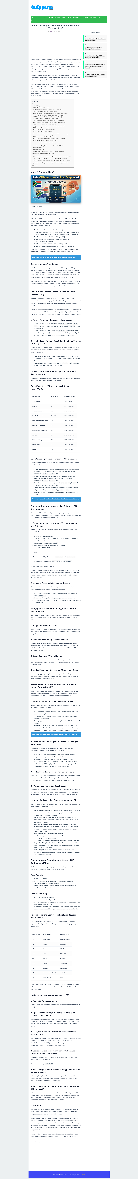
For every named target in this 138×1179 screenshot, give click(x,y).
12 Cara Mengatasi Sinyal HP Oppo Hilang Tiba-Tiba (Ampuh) (94, 56)
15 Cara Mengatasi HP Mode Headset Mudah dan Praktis (95, 39)
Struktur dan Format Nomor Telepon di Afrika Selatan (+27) (48, 109)
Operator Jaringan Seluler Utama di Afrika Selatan (46, 118)
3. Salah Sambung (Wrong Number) (43, 131)
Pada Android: (38, 147)
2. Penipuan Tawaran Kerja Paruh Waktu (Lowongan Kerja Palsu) (50, 138)
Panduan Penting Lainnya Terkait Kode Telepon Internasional (48, 151)
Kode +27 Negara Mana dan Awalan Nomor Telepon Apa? (95, 75)
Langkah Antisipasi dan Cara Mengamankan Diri (45, 144)
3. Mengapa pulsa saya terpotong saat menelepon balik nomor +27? (51, 158)
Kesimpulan (36, 165)
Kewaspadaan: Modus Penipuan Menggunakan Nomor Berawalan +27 (50, 135)
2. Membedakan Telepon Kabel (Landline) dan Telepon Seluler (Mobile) (51, 113)
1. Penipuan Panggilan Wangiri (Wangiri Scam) (46, 136)
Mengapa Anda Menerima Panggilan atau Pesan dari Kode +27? (49, 126)
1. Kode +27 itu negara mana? (43, 155)
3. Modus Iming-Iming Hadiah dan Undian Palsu (46, 140)
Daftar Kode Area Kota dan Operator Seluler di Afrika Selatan (48, 115)
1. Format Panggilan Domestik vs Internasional (46, 111)
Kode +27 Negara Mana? (39, 106)
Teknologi (37, 1142)
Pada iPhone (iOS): (39, 149)
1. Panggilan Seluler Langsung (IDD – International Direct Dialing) (50, 122)
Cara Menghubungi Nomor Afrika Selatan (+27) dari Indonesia (48, 120)
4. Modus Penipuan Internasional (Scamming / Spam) (47, 133)
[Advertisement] (56, 46)
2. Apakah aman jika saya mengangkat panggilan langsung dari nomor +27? (53, 156)
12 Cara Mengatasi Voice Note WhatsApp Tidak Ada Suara (93, 48)
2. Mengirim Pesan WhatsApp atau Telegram (45, 124)
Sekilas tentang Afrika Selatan (42, 107)
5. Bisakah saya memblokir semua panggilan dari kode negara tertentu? (52, 162)
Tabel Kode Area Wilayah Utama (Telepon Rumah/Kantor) (48, 117)
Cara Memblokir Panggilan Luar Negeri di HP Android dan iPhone (49, 145)
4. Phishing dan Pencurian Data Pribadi (44, 142)
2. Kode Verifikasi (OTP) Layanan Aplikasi (45, 129)
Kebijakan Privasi (58, 1174)
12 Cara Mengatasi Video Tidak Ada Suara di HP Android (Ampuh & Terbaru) (95, 66)
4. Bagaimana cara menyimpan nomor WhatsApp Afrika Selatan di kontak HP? (54, 160)
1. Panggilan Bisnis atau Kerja (42, 127)
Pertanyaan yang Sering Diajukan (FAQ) (43, 153)
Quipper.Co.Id (76, 1174)
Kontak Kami (67, 1174)
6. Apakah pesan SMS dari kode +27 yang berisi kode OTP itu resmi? (52, 163)
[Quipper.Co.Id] (43, 8)
